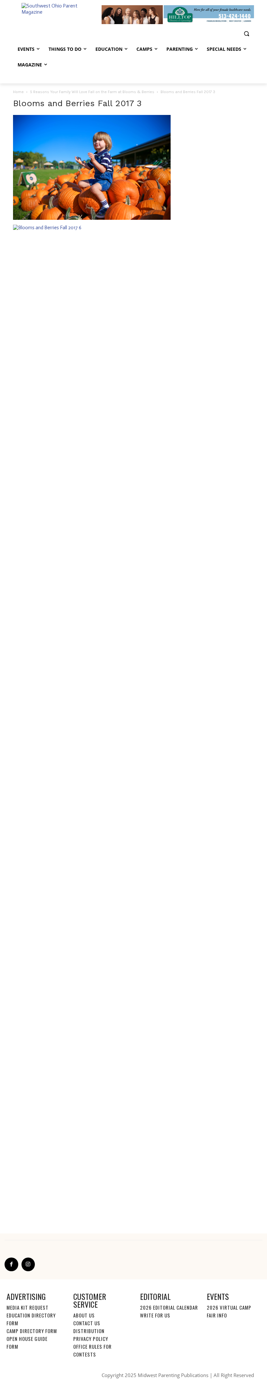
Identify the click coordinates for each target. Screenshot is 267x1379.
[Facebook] (11, 1264)
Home (18, 92)
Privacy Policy (90, 1338)
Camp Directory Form (32, 1330)
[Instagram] (28, 1264)
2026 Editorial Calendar (169, 1307)
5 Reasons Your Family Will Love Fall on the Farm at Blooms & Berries (92, 92)
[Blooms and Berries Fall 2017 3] (92, 218)
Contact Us (86, 1323)
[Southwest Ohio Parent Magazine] (57, 15)
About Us (84, 1315)
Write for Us (155, 1315)
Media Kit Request (28, 1307)
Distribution (89, 1330)
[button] (246, 33)
